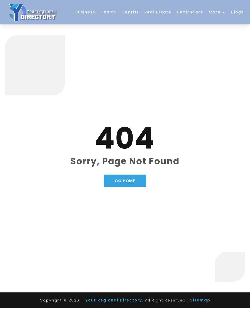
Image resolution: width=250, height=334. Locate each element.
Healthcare (190, 12)
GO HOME (125, 181)
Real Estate (157, 12)
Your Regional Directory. (114, 300)
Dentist (130, 12)
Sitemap (200, 300)
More (215, 12)
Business (85, 12)
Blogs (237, 12)
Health (108, 12)
